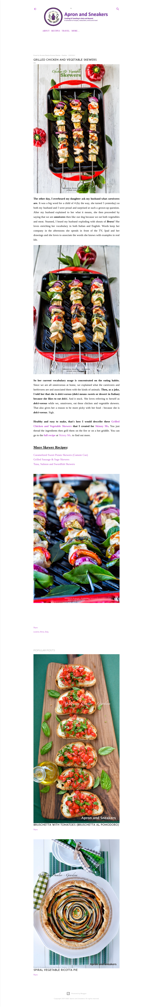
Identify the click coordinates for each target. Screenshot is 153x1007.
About (46, 30)
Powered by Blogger (79, 993)
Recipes (55, 30)
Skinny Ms (101, 426)
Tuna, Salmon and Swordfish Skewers (54, 464)
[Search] (118, 8)
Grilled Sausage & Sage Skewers (51, 459)
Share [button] (35, 627)
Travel (66, 30)
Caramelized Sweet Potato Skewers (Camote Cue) (61, 454)
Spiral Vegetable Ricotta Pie (55, 970)
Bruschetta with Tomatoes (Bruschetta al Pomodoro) (76, 825)
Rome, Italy (44, 632)
